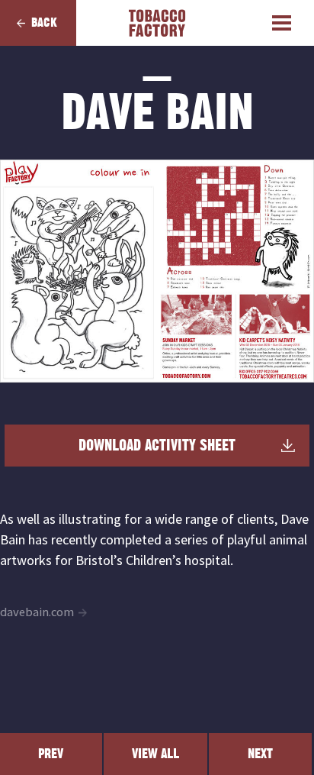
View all (155, 754)
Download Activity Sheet (157, 446)
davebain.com (37, 612)
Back (44, 23)
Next (260, 754)
